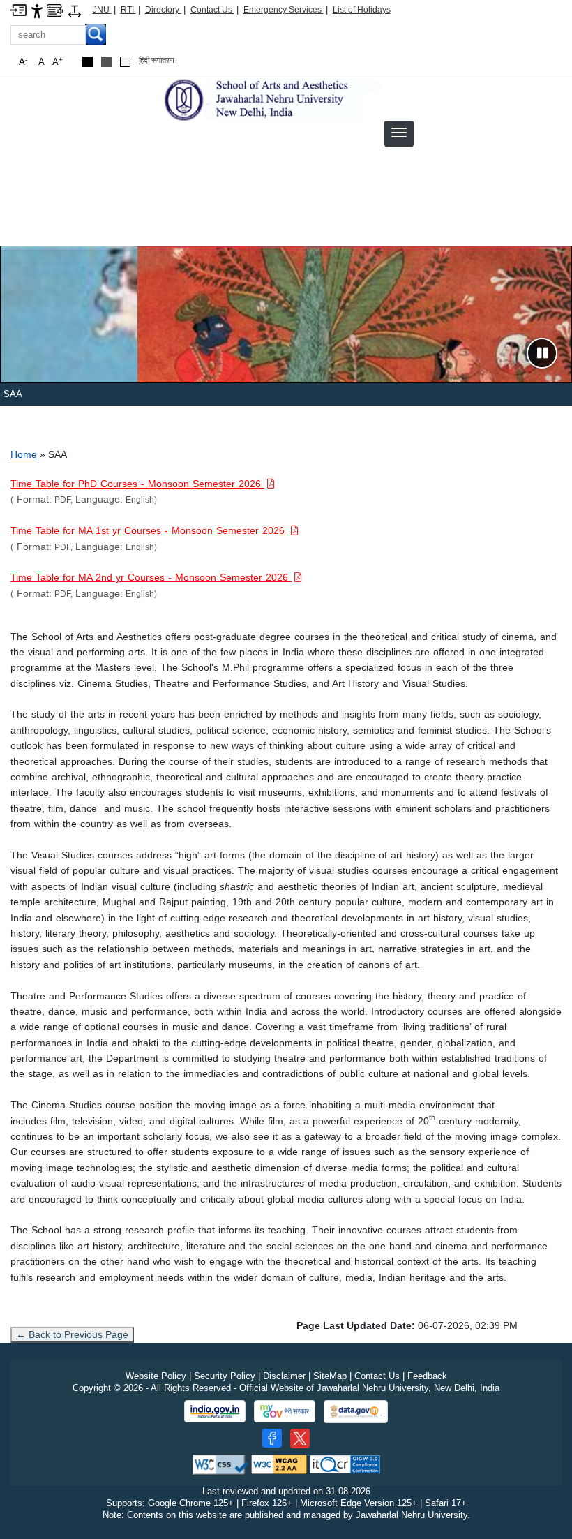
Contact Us (212, 10)
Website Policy (156, 1376)
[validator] (220, 1464)
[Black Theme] (87, 62)
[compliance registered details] (345, 1464)
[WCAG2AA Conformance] (279, 1464)
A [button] (57, 62)
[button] (399, 132)
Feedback (427, 1376)
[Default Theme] (125, 62)
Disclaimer (284, 1376)
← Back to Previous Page (72, 1334)
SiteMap (330, 1376)
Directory (163, 10)
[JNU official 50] (300, 1438)
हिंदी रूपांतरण (156, 60)
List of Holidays (362, 10)
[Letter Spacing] (75, 10)
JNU (102, 10)
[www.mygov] (284, 1411)
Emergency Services (283, 10)
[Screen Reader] (55, 9)
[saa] (286, 99)
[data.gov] (356, 1411)
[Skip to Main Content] (18, 9)
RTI (128, 10)
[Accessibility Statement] (37, 10)
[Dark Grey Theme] (106, 62)
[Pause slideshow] (542, 353)
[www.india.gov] (215, 1411)
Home (23, 454)
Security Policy (224, 1376)
